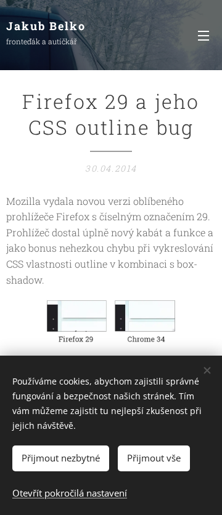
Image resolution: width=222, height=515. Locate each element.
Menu (203, 35)
